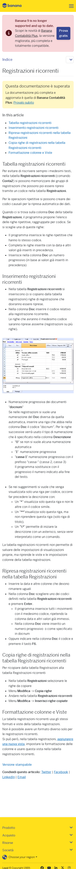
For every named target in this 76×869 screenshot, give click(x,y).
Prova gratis (63, 33)
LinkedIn (8, 777)
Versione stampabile (17, 765)
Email (22, 777)
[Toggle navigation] (70, 6)
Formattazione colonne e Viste (30, 153)
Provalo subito (23, 103)
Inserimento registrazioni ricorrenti (33, 128)
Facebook (61, 772)
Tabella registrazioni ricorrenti (30, 123)
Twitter (46, 772)
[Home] (15, 6)
